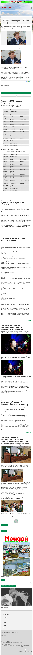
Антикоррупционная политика (5, 644)
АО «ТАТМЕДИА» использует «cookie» (6, 645)
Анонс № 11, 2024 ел (5, 576)
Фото (26, 11)
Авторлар (19, 11)
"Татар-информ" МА (20, 78)
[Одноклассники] (27, 81)
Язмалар (4, 81)
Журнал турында (8, 11)
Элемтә (4, 625)
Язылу (23, 11)
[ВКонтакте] (26, 81)
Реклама (5, 623)
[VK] (31, 8)
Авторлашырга (8, 95)
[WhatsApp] (28, 81)
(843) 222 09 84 (29, 651)
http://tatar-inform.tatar (28, 432)
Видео (29, 11)
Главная (4, 612)
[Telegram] (29, 81)
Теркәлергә (23, 95)
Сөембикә (29, 320)
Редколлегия (14, 11)
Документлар (5, 627)
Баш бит (2, 11)
